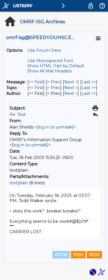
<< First (36, 82)
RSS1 (78, 254)
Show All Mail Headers (49, 71)
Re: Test (18, 114)
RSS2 (94, 254)
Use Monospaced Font (50, 60)
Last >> (89, 82)
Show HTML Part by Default (55, 65)
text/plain (19, 182)
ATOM (61, 254)
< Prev (53, 82)
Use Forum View (44, 50)
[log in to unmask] (55, 127)
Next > (70, 82)
